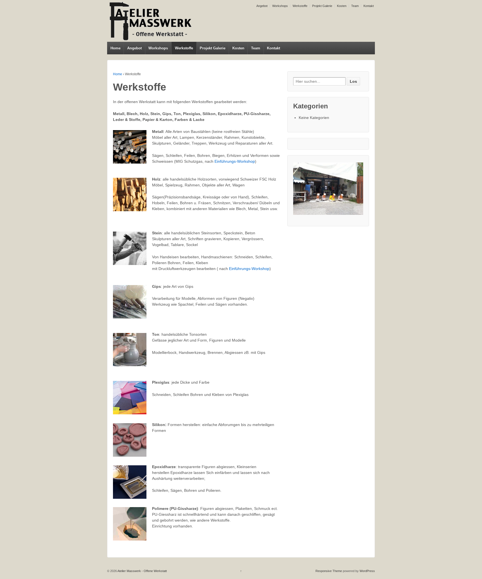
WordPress (367, 571)
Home (115, 48)
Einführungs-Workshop (235, 161)
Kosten (341, 6)
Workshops (280, 6)
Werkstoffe (300, 6)
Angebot (261, 6)
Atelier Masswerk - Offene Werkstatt (142, 571)
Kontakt (368, 6)
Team (355, 6)
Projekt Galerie (322, 6)
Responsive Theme (328, 571)
